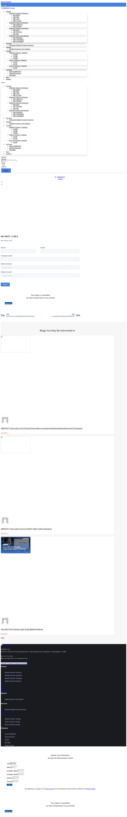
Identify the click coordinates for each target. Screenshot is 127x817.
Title (8, 764)
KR (5, 5)
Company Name (12, 771)
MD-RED (16, 17)
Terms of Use (49, 789)
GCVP (15, 62)
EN (1, 5)
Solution (8, 47)
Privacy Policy (91, 789)
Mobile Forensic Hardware (18, 28)
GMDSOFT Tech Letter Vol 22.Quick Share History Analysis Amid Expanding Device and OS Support (41, 428)
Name (9, 767)
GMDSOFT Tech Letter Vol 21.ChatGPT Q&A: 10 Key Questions (26, 528)
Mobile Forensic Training (18, 53)
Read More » (4, 433)
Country (9, 781)
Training (8, 51)
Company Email (12, 774)
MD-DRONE (17, 26)
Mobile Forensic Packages (19, 36)
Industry (10, 778)
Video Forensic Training (18, 60)
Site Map (12, 75)
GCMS (15, 58)
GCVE (15, 64)
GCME (15, 57)
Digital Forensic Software (18, 23)
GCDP (15, 68)
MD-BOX (16, 30)
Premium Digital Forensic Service (21, 45)
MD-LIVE (16, 19)
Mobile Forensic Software (18, 13)
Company (9, 70)
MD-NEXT (16, 15)
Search (3, 159)
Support (8, 79)
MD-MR (16, 34)
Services (8, 43)
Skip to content (6, 2)
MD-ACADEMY (18, 42)
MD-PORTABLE (18, 40)
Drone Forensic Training (18, 66)
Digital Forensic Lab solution (19, 49)
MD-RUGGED (18, 38)
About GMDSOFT (15, 72)
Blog (7, 152)
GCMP (15, 55)
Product (8, 11)
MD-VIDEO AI (18, 25)
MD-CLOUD (17, 21)
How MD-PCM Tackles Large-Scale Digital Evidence (22, 629)
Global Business (15, 73)
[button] (44, 83)
